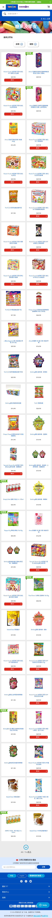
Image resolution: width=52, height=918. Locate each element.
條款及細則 (37, 916)
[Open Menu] (3, 6)
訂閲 (43, 867)
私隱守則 (45, 916)
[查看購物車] (48, 6)
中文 (11, 876)
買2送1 (12, 80)
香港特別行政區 (35, 876)
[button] (2, 2)
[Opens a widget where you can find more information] (43, 905)
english (22, 876)
